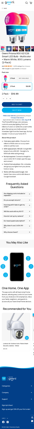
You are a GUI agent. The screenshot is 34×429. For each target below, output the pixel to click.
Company (5, 392)
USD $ (3, 418)
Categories (6, 386)
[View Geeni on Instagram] (7, 422)
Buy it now (17, 110)
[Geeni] (10, 4)
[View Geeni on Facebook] (3, 422)
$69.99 (5, 349)
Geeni (7, 427)
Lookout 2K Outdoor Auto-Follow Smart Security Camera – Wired (15, 345)
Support (5, 399)
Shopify (17, 427)
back (5, 8)
